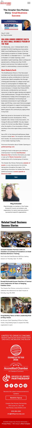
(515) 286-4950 (16, 411)
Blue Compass (25, 423)
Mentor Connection (15, 157)
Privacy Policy (6, 423)
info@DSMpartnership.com (16, 414)
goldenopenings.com (7, 147)
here (13, 136)
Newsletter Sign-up (16, 398)
